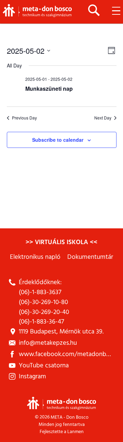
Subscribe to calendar (57, 139)
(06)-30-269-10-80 (43, 302)
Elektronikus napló (35, 257)
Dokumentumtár (90, 257)
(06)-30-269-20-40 (44, 312)
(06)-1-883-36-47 (41, 321)
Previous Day (24, 118)
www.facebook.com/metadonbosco (69, 354)
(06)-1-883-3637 (40, 292)
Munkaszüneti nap (49, 88)
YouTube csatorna (44, 365)
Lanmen (75, 431)
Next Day (102, 118)
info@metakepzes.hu (48, 343)
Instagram (32, 376)
